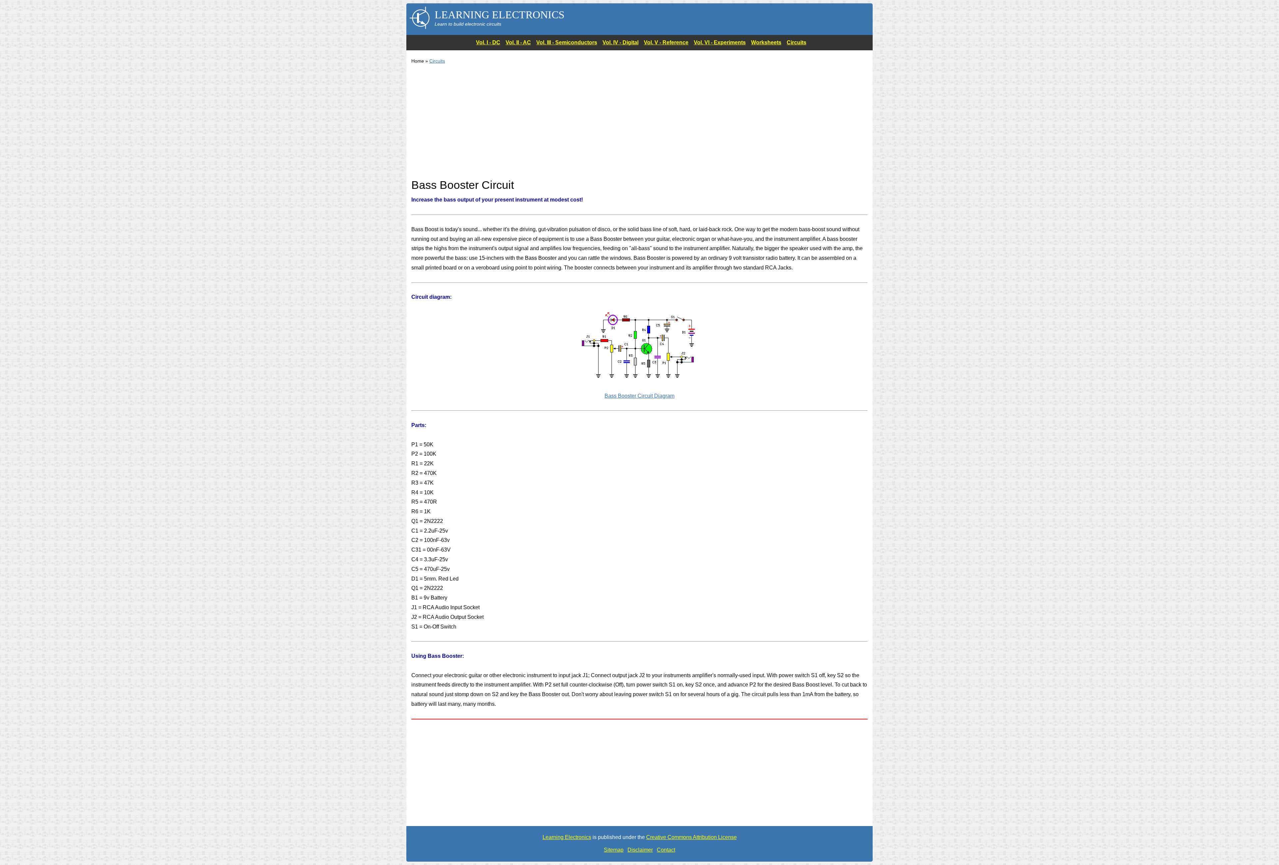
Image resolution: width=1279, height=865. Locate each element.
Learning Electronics (567, 837)
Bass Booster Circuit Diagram (639, 396)
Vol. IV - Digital (621, 42)
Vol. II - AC (518, 42)
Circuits (796, 42)
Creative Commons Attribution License (691, 837)
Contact (666, 850)
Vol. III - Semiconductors (566, 42)
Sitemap (614, 850)
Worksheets (766, 42)
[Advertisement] (611, 125)
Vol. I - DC (488, 42)
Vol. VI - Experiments (720, 42)
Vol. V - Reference (666, 42)
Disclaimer (640, 850)
